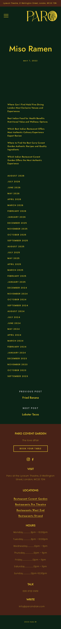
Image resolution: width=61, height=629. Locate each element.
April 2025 (14, 264)
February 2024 (17, 346)
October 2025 (17, 234)
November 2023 (18, 364)
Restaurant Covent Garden (30, 499)
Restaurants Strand (30, 516)
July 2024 (14, 317)
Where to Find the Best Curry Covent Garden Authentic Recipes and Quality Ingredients (27, 146)
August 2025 (16, 246)
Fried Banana (30, 398)
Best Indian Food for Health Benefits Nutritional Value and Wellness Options (28, 120)
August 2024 (16, 311)
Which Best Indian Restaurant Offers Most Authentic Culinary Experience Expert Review (26, 132)
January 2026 (17, 217)
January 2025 (17, 282)
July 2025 (14, 252)
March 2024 (16, 340)
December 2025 (17, 223)
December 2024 (17, 287)
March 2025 (15, 270)
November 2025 (18, 228)
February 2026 (17, 211)
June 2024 (14, 323)
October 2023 (17, 370)
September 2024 (18, 305)
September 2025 (18, 240)
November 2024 (18, 293)
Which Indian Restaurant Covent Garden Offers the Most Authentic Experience (25, 160)
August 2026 (16, 175)
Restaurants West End (30, 510)
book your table (30, 448)
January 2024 (17, 352)
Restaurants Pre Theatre (30, 504)
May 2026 (14, 193)
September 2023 (18, 376)
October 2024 (17, 299)
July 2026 (14, 181)
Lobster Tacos (30, 414)
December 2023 (17, 358)
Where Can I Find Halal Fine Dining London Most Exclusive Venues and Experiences (26, 108)
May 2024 (14, 329)
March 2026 (15, 205)
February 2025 (17, 276)
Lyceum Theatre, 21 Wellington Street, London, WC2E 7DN (30, 3)
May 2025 (14, 258)
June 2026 (14, 187)
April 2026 (14, 199)
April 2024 (14, 335)
